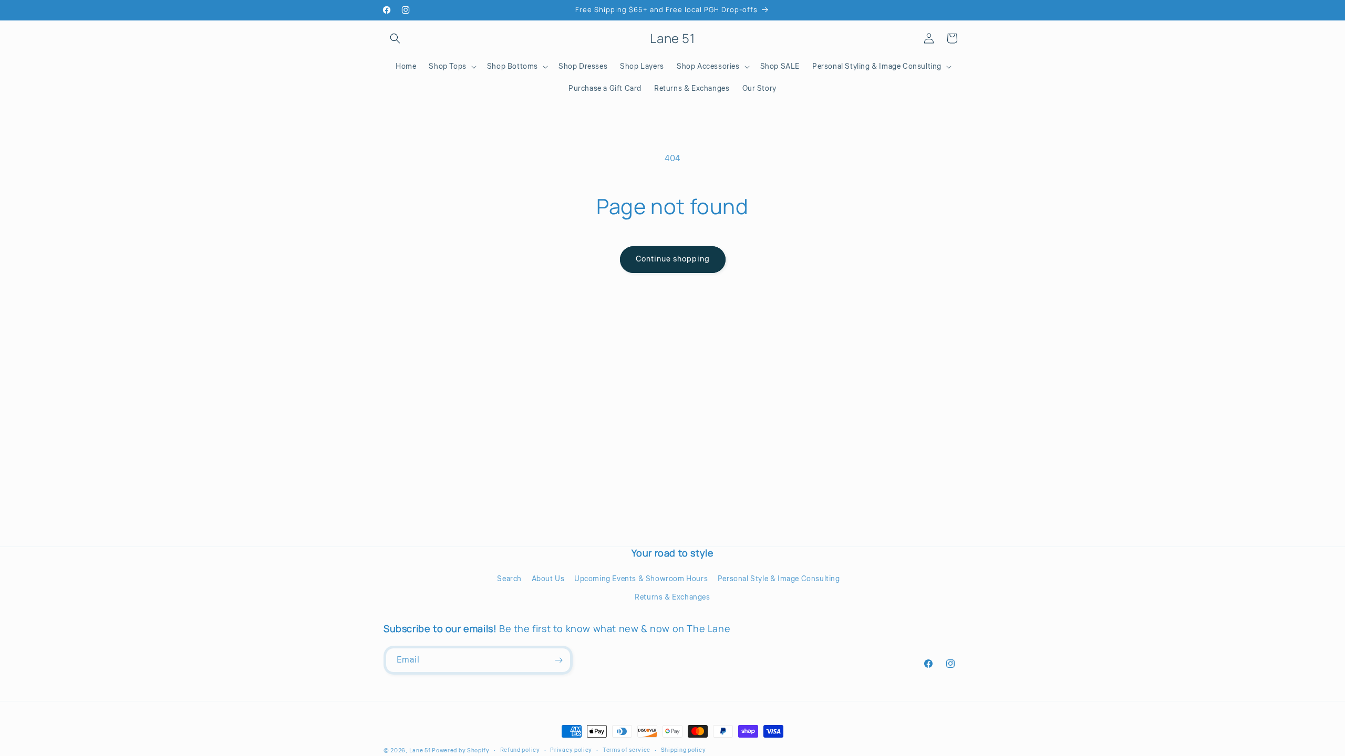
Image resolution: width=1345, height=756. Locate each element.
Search (509, 579)
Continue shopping (673, 259)
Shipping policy (683, 750)
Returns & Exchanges (672, 597)
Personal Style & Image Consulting (779, 579)
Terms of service (626, 750)
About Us (548, 579)
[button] (395, 38)
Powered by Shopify (461, 750)
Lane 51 (420, 750)
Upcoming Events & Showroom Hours (641, 579)
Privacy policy (571, 750)
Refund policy (520, 750)
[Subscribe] (558, 660)
